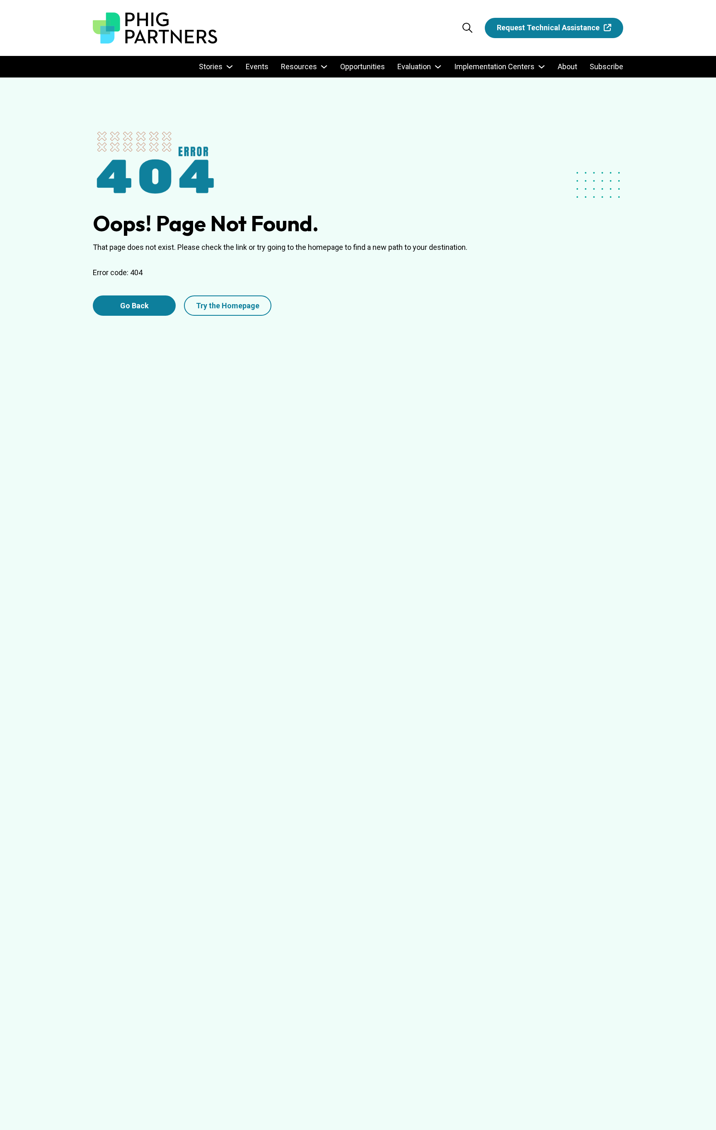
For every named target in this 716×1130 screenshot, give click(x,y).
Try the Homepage (227, 305)
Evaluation (414, 66)
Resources (299, 66)
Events (257, 66)
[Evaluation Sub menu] (438, 66)
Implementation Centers (494, 66)
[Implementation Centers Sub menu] (541, 66)
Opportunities (362, 66)
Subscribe (606, 66)
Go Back (134, 305)
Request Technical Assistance (548, 27)
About (567, 66)
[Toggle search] (467, 27)
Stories (211, 66)
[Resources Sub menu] (324, 66)
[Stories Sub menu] (229, 66)
